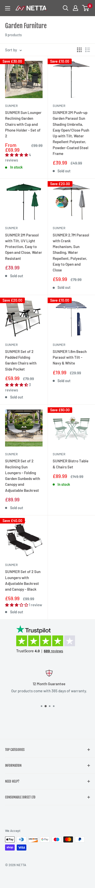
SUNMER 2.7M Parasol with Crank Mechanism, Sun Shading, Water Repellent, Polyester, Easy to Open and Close (71, 252)
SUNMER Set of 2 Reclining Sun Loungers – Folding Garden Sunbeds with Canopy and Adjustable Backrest (22, 475)
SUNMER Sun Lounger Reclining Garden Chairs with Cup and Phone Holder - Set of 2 (23, 124)
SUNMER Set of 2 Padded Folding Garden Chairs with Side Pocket (20, 360)
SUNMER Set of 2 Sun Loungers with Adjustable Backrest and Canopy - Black (23, 580)
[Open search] (65, 8)
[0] (86, 8)
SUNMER (11, 106)
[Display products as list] (87, 50)
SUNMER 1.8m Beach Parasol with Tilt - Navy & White (70, 357)
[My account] (75, 8)
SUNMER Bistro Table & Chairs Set (70, 464)
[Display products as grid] (79, 50)
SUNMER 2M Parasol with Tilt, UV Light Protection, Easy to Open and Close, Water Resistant (23, 247)
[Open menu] (7, 8)
